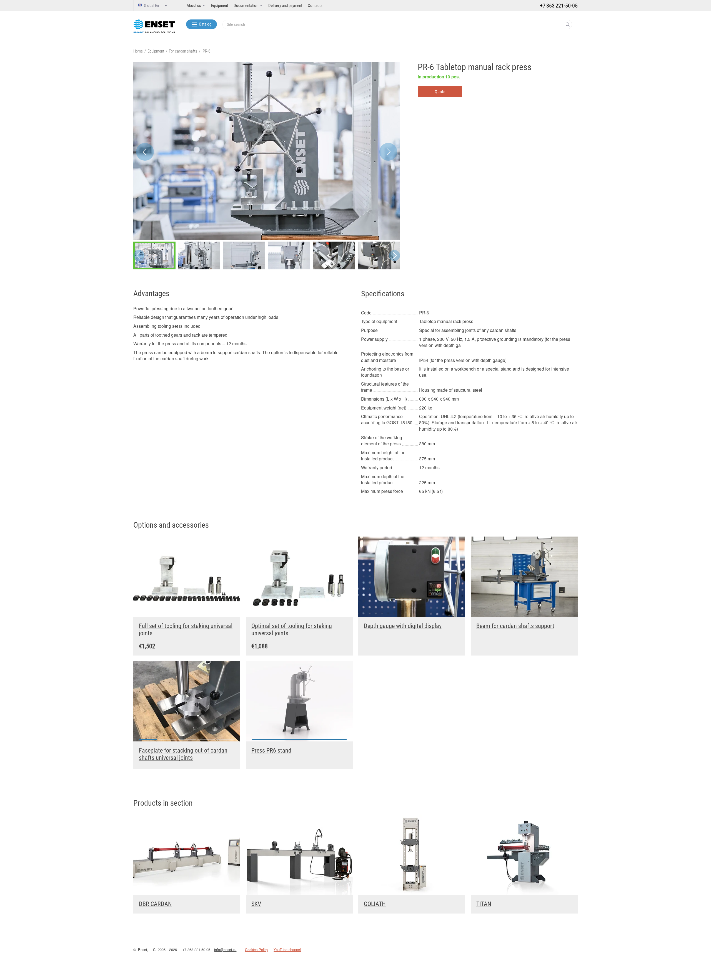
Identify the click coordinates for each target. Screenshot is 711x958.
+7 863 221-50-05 (196, 949)
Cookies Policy (256, 949)
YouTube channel (287, 949)
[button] (388, 152)
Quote (440, 91)
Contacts (315, 5)
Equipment (219, 5)
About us (194, 5)
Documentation (246, 5)
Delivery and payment (285, 5)
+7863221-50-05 (559, 5)
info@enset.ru (225, 949)
